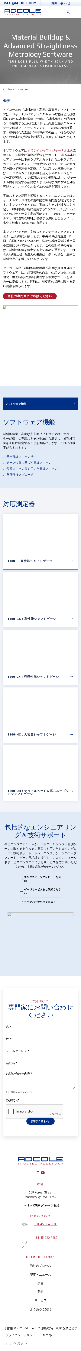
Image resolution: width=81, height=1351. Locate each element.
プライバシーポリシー (20, 1335)
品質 (40, 1283)
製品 (40, 1291)
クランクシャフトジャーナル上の (50, 150)
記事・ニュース (40, 1274)
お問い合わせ (40, 1121)
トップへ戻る (14, 1344)
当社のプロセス (40, 1265)
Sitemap (46, 1335)
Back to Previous (18, 89)
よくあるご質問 (40, 1309)
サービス (40, 1300)
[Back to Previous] (4, 89)
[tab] (40, 404)
